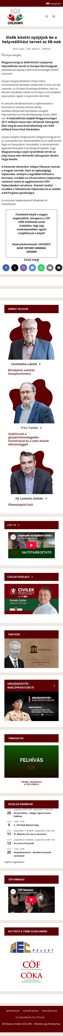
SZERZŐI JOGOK (31, 1010)
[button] (46, 16)
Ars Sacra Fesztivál (24, 843)
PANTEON (14, 634)
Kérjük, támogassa (32, 781)
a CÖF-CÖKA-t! (31, 784)
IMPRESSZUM (12, 1010)
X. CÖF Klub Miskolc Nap (26, 825)
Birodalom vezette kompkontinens (21, 372)
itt (46, 200)
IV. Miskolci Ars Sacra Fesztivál (30, 834)
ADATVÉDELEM (49, 1010)
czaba (21, 49)
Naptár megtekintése (14, 862)
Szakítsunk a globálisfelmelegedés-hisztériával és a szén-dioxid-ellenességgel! (29, 439)
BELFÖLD (47, 49)
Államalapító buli (20, 505)
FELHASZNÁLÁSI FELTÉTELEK (30, 1017)
